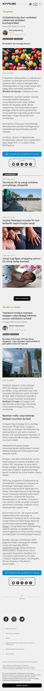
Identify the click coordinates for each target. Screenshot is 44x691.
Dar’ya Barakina (16, 30)
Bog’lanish (10, 654)
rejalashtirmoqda (10, 548)
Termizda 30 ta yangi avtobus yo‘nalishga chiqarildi (20, 184)
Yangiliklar (8, 12)
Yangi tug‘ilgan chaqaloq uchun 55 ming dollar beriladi (21, 260)
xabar (5, 89)
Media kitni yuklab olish (15, 649)
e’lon (5, 143)
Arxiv (8, 638)
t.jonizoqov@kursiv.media (17, 330)
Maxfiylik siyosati (12, 633)
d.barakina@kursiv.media (17, 34)
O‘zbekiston (18, 39)
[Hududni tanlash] (30, 4)
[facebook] (6, 619)
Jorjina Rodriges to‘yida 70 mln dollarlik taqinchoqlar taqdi (21, 222)
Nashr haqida (11, 629)
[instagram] (14, 619)
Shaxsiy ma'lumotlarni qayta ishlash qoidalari (20, 643)
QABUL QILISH (22, 685)
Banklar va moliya (11, 307)
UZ (35, 4)
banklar (6, 334)
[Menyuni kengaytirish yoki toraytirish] (40, 4)
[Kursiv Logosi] (9, 4)
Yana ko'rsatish (22, 298)
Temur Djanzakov (16, 326)
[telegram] (22, 619)
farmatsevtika (8, 39)
